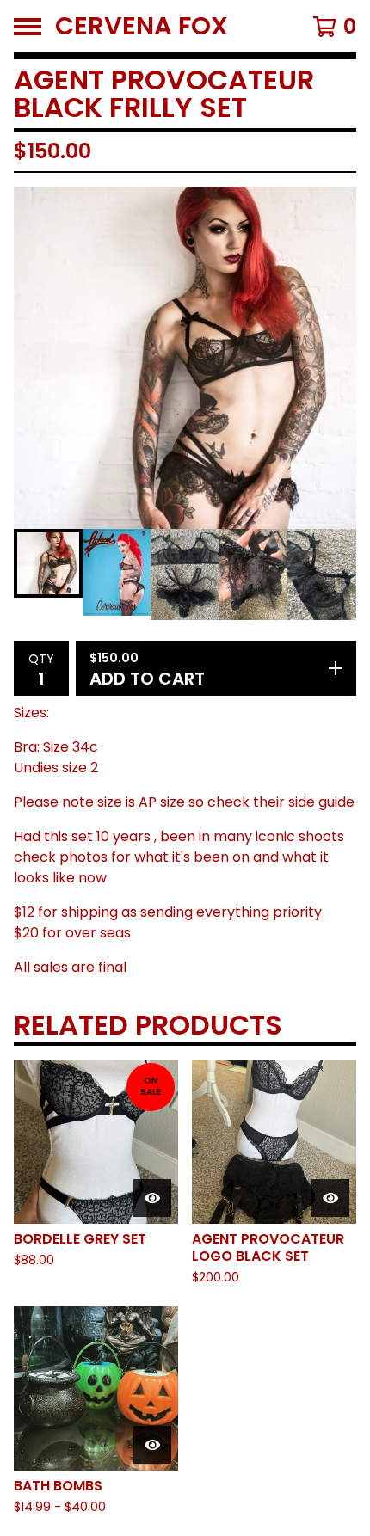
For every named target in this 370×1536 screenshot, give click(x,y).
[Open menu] (27, 26)
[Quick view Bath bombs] (152, 1445)
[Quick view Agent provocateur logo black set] (330, 1198)
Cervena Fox (141, 26)
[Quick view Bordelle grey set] (152, 1198)
